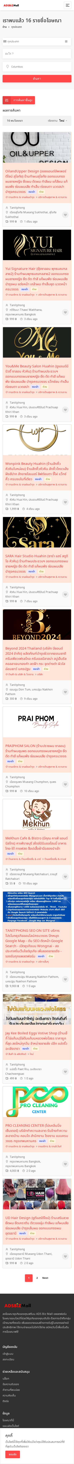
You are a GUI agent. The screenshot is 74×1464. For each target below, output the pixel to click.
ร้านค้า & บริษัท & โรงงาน (21, 674)
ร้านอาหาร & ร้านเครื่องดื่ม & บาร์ (24, 859)
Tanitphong (17, 208)
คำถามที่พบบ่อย (11, 1390)
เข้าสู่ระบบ (8, 1354)
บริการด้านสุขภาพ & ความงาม (52, 197)
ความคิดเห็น (9, 1396)
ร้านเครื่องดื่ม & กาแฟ (55, 859)
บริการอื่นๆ (43, 962)
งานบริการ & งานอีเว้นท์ (49, 1146)
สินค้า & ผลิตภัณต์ (17, 1054)
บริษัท (40, 674)
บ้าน (5, 27)
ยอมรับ (13, 1454)
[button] (63, 120)
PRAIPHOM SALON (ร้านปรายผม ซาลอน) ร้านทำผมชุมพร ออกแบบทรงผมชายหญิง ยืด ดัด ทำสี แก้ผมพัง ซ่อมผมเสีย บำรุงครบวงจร (36, 751)
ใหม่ (31, 1054)
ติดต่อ (6, 1401)
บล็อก (6, 1379)
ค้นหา (37, 79)
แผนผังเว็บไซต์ (11, 1426)
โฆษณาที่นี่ (8, 1420)
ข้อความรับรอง (11, 1384)
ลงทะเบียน (8, 1359)
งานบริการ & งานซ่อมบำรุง (21, 197)
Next (45, 1278)
